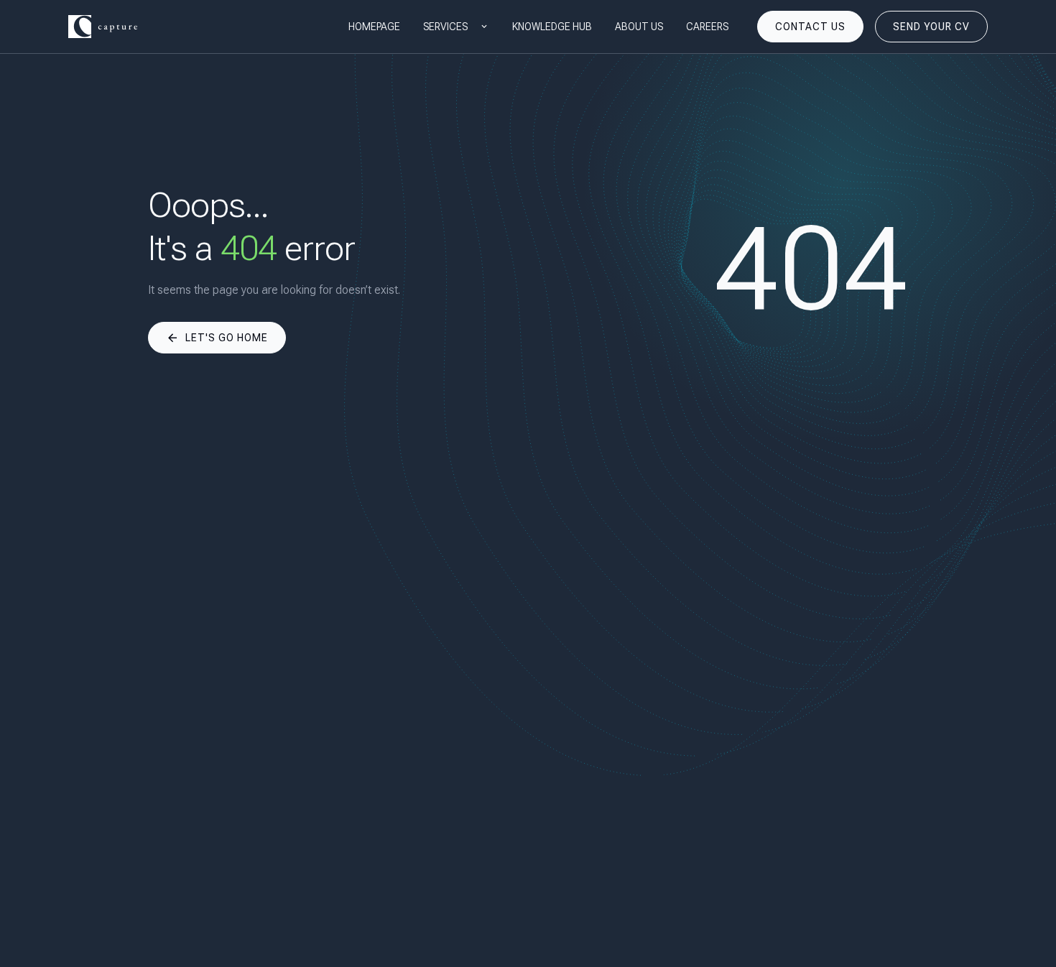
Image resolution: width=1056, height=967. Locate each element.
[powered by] (102, 26)
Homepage (374, 26)
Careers (707, 26)
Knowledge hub (552, 26)
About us (639, 26)
